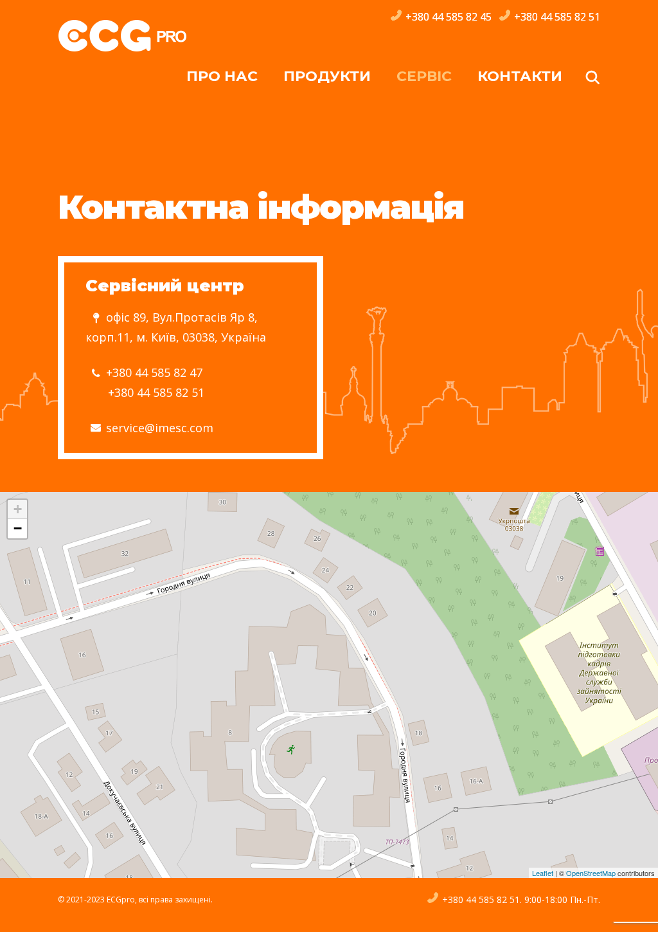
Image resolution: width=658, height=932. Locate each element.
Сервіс (424, 76)
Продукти (327, 76)
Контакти (519, 76)
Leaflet (542, 873)
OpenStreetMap (591, 873)
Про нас (222, 76)
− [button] (17, 528)
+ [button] (17, 509)
